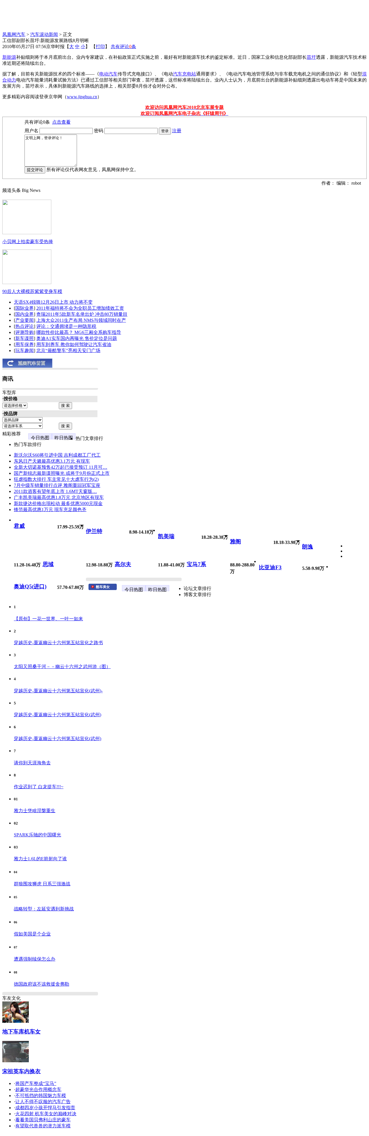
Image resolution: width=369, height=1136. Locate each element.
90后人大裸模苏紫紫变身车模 (32, 291)
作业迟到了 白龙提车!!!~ (38, 786)
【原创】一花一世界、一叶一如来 (48, 618)
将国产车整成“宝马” (35, 1083)
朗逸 (307, 547)
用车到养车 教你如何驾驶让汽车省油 (73, 344)
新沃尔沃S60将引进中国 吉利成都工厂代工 (57, 455)
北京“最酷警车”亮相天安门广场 (68, 350)
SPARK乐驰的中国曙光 (37, 834)
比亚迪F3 (270, 567)
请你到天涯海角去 (32, 762)
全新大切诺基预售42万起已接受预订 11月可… (60, 467)
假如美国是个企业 (32, 933)
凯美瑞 (166, 536)
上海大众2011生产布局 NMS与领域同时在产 (81, 320)
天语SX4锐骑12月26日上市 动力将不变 (53, 302)
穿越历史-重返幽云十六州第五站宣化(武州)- (58, 690)
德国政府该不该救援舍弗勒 (41, 984)
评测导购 (24, 332)
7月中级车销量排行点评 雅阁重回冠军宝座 (57, 485)
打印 (100, 46)
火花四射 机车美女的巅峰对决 (45, 1113)
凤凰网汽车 (13, 34)
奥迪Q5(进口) (30, 586)
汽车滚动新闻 (44, 34)
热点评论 (24, 326)
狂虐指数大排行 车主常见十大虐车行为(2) (56, 479)
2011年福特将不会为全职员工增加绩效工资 (80, 308)
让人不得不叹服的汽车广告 (43, 1101)
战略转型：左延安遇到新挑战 (44, 908)
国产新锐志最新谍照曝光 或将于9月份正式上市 (62, 473)
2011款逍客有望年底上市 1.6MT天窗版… (55, 491)
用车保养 (24, 344)
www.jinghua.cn (82, 96)
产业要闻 (24, 320)
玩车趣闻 (24, 350)
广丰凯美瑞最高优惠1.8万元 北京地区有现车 (59, 497)
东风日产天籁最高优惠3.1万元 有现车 (52, 461)
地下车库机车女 (21, 1032)
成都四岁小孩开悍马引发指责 (45, 1107)
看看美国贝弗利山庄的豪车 (43, 1119)
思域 (48, 564)
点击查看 (61, 122)
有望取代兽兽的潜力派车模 (43, 1125)
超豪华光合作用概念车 (38, 1089)
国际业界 (24, 308)
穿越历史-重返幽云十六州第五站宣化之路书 (58, 642)
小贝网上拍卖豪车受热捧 (27, 241)
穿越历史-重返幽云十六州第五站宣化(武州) (57, 714)
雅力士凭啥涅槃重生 (34, 810)
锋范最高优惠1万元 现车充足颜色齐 (50, 509)
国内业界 (24, 314)
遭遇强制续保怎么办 (34, 959)
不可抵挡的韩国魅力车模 (40, 1095)
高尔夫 (123, 564)
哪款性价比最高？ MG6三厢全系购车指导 (78, 332)
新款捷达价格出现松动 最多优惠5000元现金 (58, 503)
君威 (19, 526)
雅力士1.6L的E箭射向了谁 (40, 858)
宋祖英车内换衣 (21, 1071)
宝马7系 (196, 564)
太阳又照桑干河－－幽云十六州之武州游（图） (62, 666)
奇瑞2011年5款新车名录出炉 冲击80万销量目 (81, 314)
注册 (176, 130)
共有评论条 (123, 46)
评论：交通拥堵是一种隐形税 (66, 326)
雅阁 (235, 541)
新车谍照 (24, 338)
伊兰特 (94, 531)
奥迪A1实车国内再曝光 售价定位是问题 (76, 338)
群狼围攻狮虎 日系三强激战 (42, 883)
